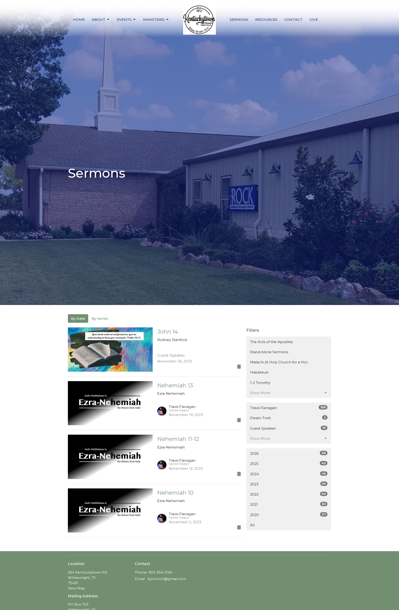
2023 (288, 484)
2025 (288, 463)
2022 (288, 494)
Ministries (154, 19)
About (98, 19)
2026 (288, 453)
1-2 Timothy (260, 382)
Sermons (239, 19)
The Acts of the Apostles (271, 342)
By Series (100, 318)
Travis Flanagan (288, 407)
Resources (266, 19)
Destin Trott (288, 418)
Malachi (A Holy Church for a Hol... (279, 362)
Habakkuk (259, 372)
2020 (288, 514)
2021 (288, 504)
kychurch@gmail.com (167, 579)
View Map (76, 588)
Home (79, 19)
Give (313, 19)
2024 (288, 474)
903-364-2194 (160, 572)
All (252, 525)
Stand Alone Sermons (269, 352)
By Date (78, 318)
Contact (293, 19)
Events (124, 19)
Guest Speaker (288, 428)
